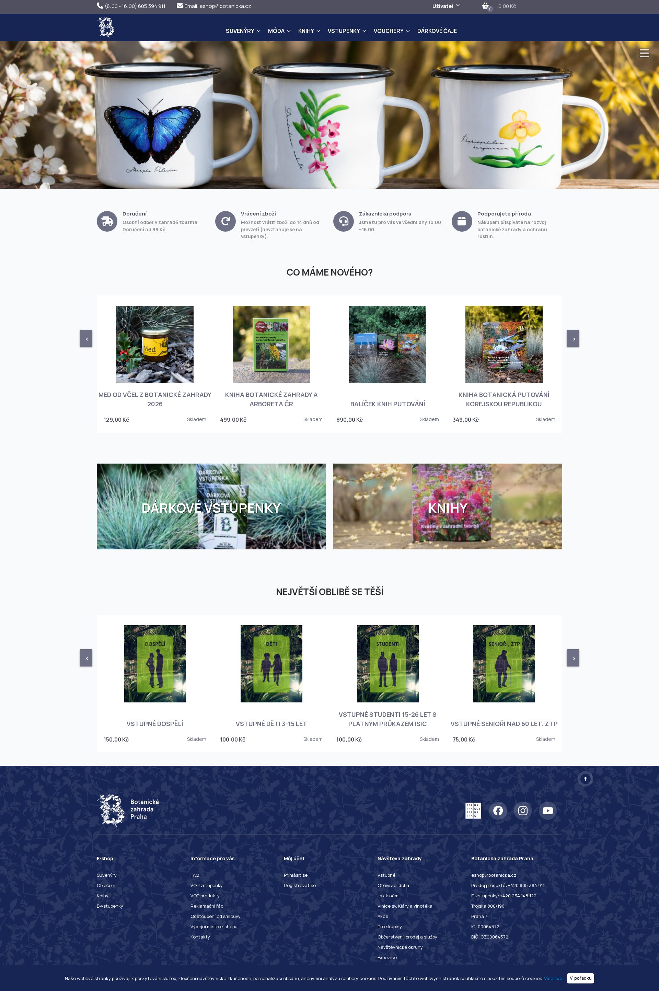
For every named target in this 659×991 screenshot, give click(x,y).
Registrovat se (300, 885)
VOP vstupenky (206, 885)
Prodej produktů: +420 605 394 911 (507, 885)
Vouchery (389, 31)
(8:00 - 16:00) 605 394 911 (135, 6)
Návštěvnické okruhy (400, 947)
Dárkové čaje (437, 31)
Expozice (387, 957)
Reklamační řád (206, 906)
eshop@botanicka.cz (494, 875)
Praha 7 (479, 916)
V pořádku (581, 978)
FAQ (194, 875)
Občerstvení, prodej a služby (407, 937)
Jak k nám (388, 896)
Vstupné (386, 875)
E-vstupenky (110, 906)
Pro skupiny (390, 926)
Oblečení (106, 885)
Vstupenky (344, 31)
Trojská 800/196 (488, 906)
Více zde (553, 978)
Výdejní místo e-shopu (214, 926)
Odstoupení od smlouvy (215, 916)
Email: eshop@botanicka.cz (218, 6)
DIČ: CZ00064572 (489, 937)
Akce (383, 916)
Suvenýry (240, 31)
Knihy (306, 31)
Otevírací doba (393, 885)
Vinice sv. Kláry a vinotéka (405, 906)
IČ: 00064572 (485, 926)
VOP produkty (205, 896)
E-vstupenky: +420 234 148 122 (503, 896)
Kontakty (200, 937)
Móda (276, 31)
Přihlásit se (296, 875)
